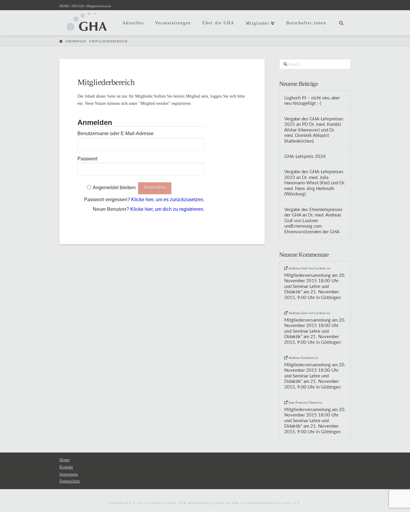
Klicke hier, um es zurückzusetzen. (167, 199)
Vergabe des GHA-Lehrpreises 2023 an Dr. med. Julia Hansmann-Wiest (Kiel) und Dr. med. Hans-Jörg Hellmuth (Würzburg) (314, 183)
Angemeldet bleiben (114, 187)
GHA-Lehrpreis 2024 (305, 156)
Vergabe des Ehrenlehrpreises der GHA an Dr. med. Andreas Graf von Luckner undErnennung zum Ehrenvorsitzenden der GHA (313, 221)
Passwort (87, 158)
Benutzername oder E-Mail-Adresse (115, 133)
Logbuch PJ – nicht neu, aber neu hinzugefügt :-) (312, 101)
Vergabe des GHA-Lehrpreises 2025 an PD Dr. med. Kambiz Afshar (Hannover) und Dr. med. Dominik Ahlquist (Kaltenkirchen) (313, 130)
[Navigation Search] (341, 18)
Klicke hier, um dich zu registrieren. (167, 209)
